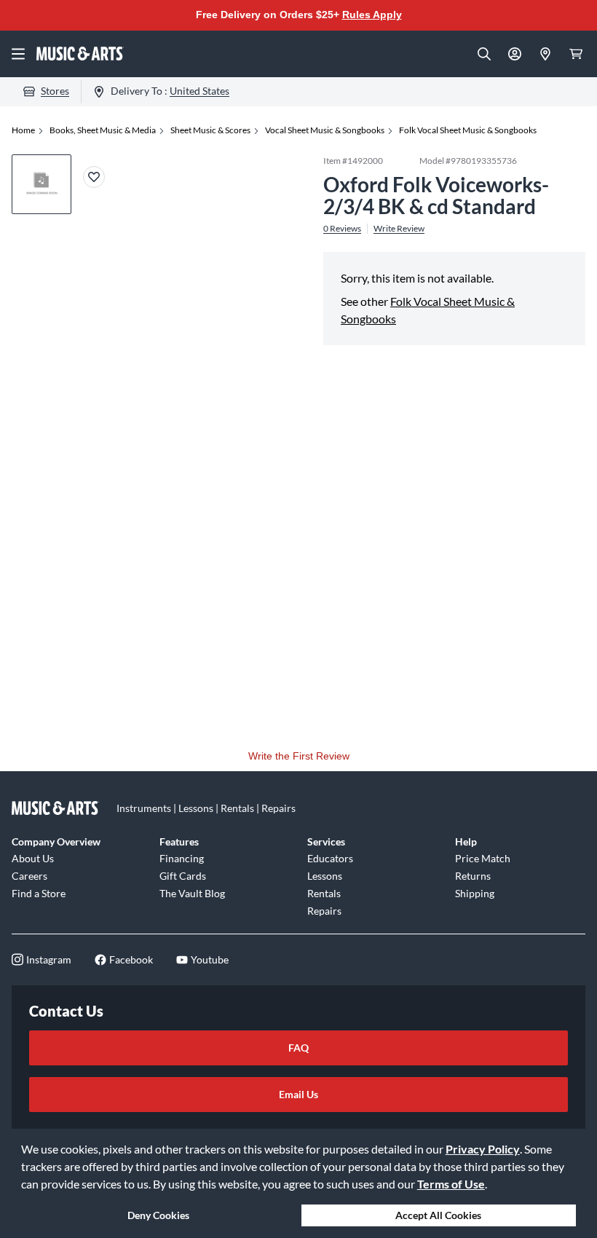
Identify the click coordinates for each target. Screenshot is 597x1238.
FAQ (298, 1047)
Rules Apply (372, 14)
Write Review (398, 229)
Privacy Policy (483, 1149)
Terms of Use (451, 1184)
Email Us (298, 1094)
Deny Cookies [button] (158, 1215)
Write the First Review (298, 756)
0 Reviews (342, 229)
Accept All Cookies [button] (438, 1215)
